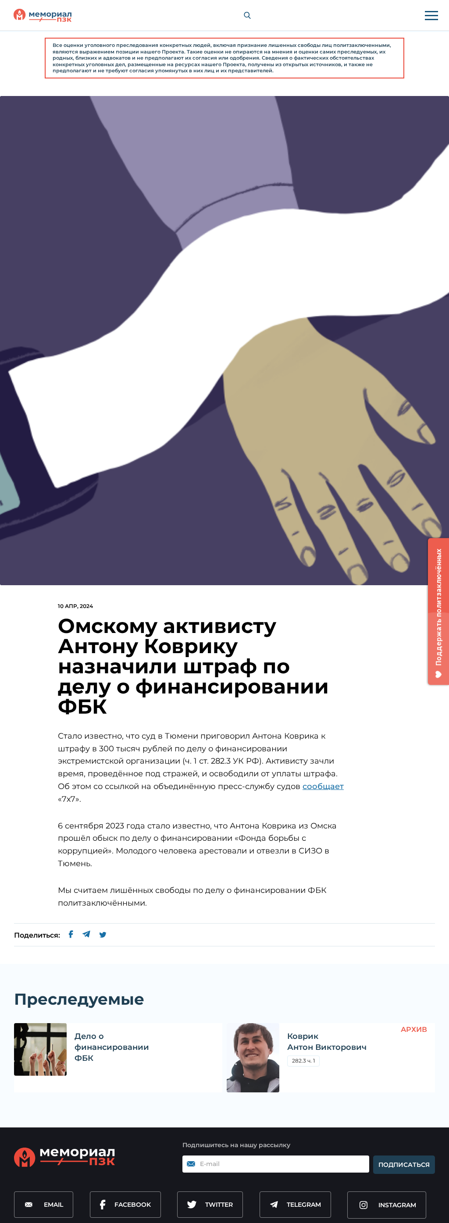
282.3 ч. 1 (303, 1060)
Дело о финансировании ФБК (112, 1047)
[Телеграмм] (86, 935)
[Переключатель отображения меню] (431, 15)
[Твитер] (103, 935)
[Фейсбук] (71, 935)
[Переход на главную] (42, 15)
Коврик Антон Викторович (327, 1041)
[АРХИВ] (253, 1057)
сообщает (323, 786)
